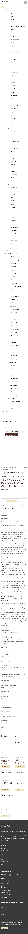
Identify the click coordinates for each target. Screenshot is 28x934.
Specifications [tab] (4, 518)
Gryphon (13, 118)
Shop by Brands (8, 10)
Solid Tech (13, 191)
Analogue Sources (14, 270)
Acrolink (13, 20)
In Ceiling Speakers (15, 359)
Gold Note (13, 115)
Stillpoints (13, 204)
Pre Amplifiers (14, 299)
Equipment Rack (15, 365)
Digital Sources (13, 253)
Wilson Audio (14, 240)
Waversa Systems (15, 233)
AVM (12, 49)
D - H (11, 69)
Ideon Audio (14, 131)
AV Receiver (14, 355)
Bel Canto (13, 56)
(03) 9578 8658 (4, 883)
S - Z (11, 184)
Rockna (13, 181)
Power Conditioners (15, 391)
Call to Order (19, 766)
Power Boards (14, 388)
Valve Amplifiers (15, 303)
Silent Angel (14, 187)
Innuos (12, 135)
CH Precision (14, 66)
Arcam (12, 29)
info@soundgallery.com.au (7, 881)
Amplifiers (12, 289)
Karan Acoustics (15, 141)
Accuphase (13, 16)
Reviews (6, 411)
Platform (13, 375)
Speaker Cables (15, 342)
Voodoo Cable (14, 227)
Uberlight (13, 220)
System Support (13, 362)
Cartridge (13, 280)
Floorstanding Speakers (16, 316)
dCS (12, 75)
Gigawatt (13, 112)
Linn (12, 154)
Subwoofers (14, 322)
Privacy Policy (4, 892)
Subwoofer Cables (15, 345)
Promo (6, 418)
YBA (12, 243)
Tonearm (13, 276)
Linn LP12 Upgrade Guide (10, 421)
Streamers (13, 266)
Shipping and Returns (6, 890)
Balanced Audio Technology (17, 52)
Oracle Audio (14, 174)
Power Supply (14, 395)
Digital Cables (14, 332)
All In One (12, 408)
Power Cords (14, 339)
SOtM (12, 197)
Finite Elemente (15, 95)
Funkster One (14, 105)
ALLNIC (13, 23)
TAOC (12, 210)
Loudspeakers (13, 306)
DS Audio (13, 85)
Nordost (13, 171)
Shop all (6, 250)
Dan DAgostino (14, 72)
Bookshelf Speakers (16, 312)
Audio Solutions (15, 39)
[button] (5, 428)
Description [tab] (4, 515)
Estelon (13, 92)
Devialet (13, 82)
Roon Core (13, 263)
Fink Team (13, 99)
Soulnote (13, 194)
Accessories (12, 398)
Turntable (13, 273)
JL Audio (13, 138)
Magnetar (13, 161)
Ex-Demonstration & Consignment (17, 382)
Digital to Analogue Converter (18, 260)
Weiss (12, 237)
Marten (13, 164)
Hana (12, 122)
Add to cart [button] (6, 790)
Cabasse (13, 62)
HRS (12, 125)
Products (7, 466)
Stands (13, 405)
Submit (5, 928)
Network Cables (15, 336)
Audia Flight (14, 36)
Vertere (13, 224)
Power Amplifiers (15, 296)
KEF (12, 145)
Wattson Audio (14, 230)
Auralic (13, 43)
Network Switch (15, 372)
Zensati (13, 247)
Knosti (12, 151)
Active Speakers (15, 309)
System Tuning (14, 378)
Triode (12, 217)
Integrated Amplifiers (16, 293)
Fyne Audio (13, 108)
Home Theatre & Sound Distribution (18, 349)
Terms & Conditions (5, 894)
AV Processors (14, 352)
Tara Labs (13, 214)
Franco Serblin (14, 102)
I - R (10, 128)
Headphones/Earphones (17, 401)
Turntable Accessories (16, 286)
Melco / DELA (14, 168)
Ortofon (13, 178)
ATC (12, 33)
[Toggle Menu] (2, 7)
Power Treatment (14, 385)
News (6, 415)
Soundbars (13, 319)
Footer (12, 368)
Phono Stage (14, 283)
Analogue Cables (15, 329)
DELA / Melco (14, 79)
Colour (2, 492)
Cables (11, 326)
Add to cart (11, 501)
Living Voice (14, 158)
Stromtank (13, 207)
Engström (13, 89)
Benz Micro (13, 59)
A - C (11, 13)
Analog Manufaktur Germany (18, 26)
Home (2, 466)
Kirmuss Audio (14, 148)
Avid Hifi (13, 46)
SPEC (12, 201)
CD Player (13, 257)
